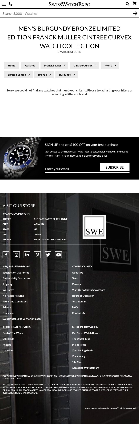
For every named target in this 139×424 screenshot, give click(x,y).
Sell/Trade (8, 338)
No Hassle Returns (13, 295)
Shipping (7, 284)
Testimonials (79, 301)
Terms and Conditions (15, 301)
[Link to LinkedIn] (27, 254)
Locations (8, 350)
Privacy (7, 307)
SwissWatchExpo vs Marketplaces (22, 318)
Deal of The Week (13, 333)
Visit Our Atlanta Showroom (88, 289)
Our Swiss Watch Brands (86, 333)
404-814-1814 (11, 4)
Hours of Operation (83, 295)
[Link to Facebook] (6, 254)
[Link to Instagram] (16, 254)
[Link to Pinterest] (37, 254)
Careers (76, 284)
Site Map (77, 361)
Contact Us (78, 313)
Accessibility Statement (85, 367)
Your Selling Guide (82, 350)
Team (75, 278)
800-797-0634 (58, 239)
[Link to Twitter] (48, 254)
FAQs (75, 307)
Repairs (7, 344)
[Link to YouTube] (58, 254)
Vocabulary (78, 356)
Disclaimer (9, 313)
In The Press (79, 344)
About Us (77, 272)
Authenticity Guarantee (16, 278)
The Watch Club (81, 338)
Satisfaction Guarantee (16, 272)
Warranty (8, 289)
